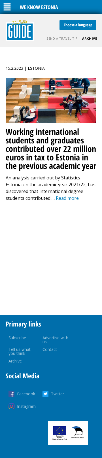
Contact (49, 349)
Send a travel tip (62, 38)
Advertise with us (55, 339)
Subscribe (17, 337)
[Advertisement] (51, 258)
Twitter (57, 393)
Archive (89, 38)
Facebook (26, 393)
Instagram (26, 406)
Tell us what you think (19, 351)
